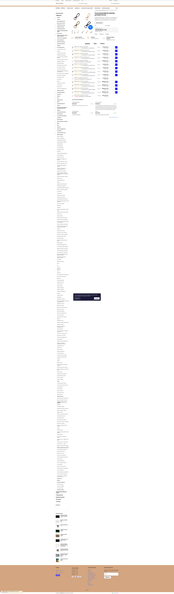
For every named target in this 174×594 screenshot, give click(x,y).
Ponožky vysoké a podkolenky (62, 219)
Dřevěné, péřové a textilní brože (63, 274)
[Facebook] (57, 575)
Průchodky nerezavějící (61, 75)
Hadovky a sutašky (60, 453)
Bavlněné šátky (60, 242)
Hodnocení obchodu (91, 576)
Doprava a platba (68, 0)
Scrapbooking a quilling (61, 115)
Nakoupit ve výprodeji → (4, 592)
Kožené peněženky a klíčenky (62, 199)
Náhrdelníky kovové (60, 303)
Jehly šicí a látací (60, 390)
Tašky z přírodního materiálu (62, 189)
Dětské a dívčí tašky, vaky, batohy (61, 159)
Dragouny (59, 272)
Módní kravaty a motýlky (61, 171)
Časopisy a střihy (60, 26)
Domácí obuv (59, 213)
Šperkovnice (59, 347)
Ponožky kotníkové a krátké (62, 217)
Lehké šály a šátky (60, 238)
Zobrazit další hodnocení (113, 117)
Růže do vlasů (59, 371)
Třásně (58, 428)
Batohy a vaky (59, 178)
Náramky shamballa (60, 311)
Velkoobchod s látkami (91, 577)
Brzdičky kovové (60, 434)
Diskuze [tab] (102, 43)
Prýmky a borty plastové (61, 455)
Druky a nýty (59, 33)
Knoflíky (58, 45)
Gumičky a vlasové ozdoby (62, 355)
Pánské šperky (59, 339)
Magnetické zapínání (61, 61)
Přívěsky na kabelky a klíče (62, 337)
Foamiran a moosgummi (62, 38)
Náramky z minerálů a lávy (61, 313)
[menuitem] (60, 8)
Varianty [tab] (87, 43)
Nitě (58, 98)
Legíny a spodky (60, 215)
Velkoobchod (59, 495)
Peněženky (59, 205)
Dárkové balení (60, 285)
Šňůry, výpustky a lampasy (62, 121)
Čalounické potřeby (61, 28)
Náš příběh (57, 0)
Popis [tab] (95, 43)
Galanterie (58, 15)
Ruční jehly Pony (60, 394)
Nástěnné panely (60, 497)
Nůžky (58, 101)
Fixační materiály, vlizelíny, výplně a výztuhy (62, 36)
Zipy (58, 125)
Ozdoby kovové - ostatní (61, 443)
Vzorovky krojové (60, 484)
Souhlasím (97, 298)
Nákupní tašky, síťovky (61, 195)
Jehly (58, 381)
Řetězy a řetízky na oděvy (61, 419)
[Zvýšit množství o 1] (114, 47)
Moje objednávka (90, 585)
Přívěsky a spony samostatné (62, 341)
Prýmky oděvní (59, 464)
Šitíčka (58, 480)
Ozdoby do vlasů (60, 295)
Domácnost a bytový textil (61, 492)
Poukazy (58, 501)
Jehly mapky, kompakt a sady (62, 385)
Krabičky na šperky (60, 287)
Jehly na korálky (60, 386)
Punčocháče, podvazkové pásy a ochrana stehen (63, 222)
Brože (58, 270)
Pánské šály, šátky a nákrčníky (62, 250)
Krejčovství (89, 583)
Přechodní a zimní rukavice (62, 232)
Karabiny (58, 51)
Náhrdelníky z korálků (61, 299)
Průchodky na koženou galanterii (63, 73)
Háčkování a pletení (61, 41)
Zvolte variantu (99, 22)
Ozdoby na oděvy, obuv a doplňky (62, 402)
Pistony (58, 81)
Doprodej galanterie (61, 21)
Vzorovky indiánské (60, 486)
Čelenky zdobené (60, 377)
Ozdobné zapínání (60, 63)
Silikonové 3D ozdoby (61, 423)
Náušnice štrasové (60, 324)
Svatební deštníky (60, 147)
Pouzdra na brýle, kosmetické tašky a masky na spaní (62, 226)
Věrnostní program (91, 578)
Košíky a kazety (60, 396)
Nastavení (77, 298)
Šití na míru (90, 581)
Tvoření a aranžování (61, 132)
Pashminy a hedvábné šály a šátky (62, 240)
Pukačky (58, 358)
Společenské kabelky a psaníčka (63, 187)
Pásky (58, 263)
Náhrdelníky (59, 297)
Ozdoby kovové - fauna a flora (62, 442)
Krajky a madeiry (60, 90)
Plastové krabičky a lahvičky (62, 400)
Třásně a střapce (60, 489)
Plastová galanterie (61, 103)
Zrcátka (58, 267)
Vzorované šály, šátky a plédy (62, 246)
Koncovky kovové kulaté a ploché (61, 437)
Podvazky (58, 207)
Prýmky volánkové (60, 470)
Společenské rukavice (61, 230)
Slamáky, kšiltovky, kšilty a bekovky (61, 166)
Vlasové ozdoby (60, 349)
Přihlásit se (107, 577)
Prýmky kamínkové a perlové (62, 457)
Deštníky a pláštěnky (61, 138)
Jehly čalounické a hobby (61, 383)
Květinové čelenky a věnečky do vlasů (63, 370)
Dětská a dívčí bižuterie (61, 291)
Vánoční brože (59, 284)
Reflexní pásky (60, 113)
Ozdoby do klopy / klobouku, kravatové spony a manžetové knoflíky (62, 173)
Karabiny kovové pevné (61, 54)
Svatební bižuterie (60, 345)
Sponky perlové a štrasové (62, 373)
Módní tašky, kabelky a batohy (62, 176)
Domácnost (59, 478)
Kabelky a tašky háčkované (62, 184)
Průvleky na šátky (60, 379)
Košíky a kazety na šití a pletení (62, 398)
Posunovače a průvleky (61, 69)
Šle (57, 265)
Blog (88, 582)
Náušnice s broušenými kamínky (63, 322)
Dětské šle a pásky (60, 261)
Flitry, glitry (59, 130)
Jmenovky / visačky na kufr (62, 333)
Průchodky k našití (60, 77)
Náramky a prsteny (60, 305)
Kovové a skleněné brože (61, 276)
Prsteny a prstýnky (60, 314)
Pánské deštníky (60, 145)
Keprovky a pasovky (61, 43)
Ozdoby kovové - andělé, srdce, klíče (62, 440)
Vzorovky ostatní (60, 487)
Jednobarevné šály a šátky (62, 244)
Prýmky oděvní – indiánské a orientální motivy (62, 476)
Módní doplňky (60, 134)
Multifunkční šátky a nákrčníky (62, 248)
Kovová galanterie (60, 47)
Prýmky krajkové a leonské (62, 449)
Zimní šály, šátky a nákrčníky (62, 252)
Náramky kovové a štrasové (62, 307)
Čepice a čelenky (60, 136)
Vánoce (58, 19)
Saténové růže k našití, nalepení (62, 445)
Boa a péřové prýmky (61, 451)
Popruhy (58, 110)
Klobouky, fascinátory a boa (62, 161)
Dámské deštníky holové (61, 140)
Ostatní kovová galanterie (61, 88)
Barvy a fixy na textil (61, 23)
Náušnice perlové (60, 320)
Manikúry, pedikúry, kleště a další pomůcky (63, 201)
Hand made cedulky (60, 406)
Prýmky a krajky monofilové (62, 473)
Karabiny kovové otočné (61, 53)
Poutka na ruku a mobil (61, 335)
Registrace (115, 0)
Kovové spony (59, 84)
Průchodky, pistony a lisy (61, 49)
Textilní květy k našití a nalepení (63, 421)
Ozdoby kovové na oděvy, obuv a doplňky (63, 432)
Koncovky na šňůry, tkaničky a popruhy (62, 57)
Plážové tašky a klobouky (61, 185)
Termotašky (59, 191)
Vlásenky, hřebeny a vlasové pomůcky (62, 365)
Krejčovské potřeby (61, 92)
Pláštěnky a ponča (60, 149)
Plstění (58, 105)
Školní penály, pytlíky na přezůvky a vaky (61, 257)
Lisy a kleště (59, 79)
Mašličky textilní (60, 412)
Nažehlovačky (60, 99)
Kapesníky (59, 151)
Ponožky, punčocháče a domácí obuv (63, 210)
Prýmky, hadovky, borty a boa (63, 447)
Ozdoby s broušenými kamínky (62, 414)
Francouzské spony (60, 353)
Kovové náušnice (60, 328)
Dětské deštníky (60, 143)
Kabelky (58, 182)
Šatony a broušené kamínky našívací (62, 426)
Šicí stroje (58, 499)
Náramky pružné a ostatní (61, 316)
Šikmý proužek (60, 119)
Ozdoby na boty (60, 430)
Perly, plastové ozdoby (61, 415)
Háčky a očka (59, 86)
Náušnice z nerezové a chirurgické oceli (61, 327)
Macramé (59, 94)
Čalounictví (90, 580)
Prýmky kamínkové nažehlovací (63, 472)
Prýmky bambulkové (60, 460)
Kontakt (62, 0)
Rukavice (58, 228)
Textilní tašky (59, 193)
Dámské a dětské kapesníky (62, 153)
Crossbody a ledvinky (61, 180)
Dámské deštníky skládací (61, 142)
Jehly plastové (59, 388)
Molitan (58, 96)
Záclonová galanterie (61, 128)
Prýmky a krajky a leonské (61, 462)
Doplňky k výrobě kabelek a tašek (62, 31)
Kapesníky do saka (60, 157)
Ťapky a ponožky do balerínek (62, 224)
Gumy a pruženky (60, 39)
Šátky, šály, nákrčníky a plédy (62, 234)
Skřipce (58, 360)
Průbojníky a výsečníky (61, 83)
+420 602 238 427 (61, 572)
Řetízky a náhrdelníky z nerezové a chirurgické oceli (63, 301)
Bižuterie (59, 269)
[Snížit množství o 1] (109, 47)
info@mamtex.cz (60, 570)
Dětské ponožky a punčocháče (62, 212)
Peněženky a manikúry (61, 197)
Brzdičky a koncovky (61, 25)
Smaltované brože (60, 282)
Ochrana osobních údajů (92, 575)
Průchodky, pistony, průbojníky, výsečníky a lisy (62, 71)
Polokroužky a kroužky (61, 67)
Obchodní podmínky (76, 0)
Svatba (58, 17)
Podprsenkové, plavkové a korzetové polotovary (62, 108)
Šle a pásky (59, 259)
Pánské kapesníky (60, 155)
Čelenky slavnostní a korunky (62, 367)
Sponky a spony (60, 362)
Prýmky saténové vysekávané (62, 468)
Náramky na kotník (60, 309)
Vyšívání (59, 127)
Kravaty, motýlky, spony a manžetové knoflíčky (61, 169)
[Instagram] (59, 575)
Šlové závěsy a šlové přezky (62, 65)
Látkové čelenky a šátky (61, 375)
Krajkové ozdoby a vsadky (61, 410)
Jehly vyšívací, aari (60, 392)
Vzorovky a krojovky (61, 482)
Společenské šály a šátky (61, 236)
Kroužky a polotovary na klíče (62, 59)
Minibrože (59, 278)
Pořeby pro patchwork (61, 112)
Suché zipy (59, 117)
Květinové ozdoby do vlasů (62, 357)
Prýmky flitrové (60, 458)
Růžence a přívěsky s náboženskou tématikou (61, 343)
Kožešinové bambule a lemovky (62, 408)
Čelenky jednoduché (60, 351)
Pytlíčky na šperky (60, 289)
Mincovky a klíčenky (60, 203)
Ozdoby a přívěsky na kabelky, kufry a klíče (62, 331)
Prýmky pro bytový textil (61, 466)
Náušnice (58, 318)
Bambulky (59, 404)
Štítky (58, 123)
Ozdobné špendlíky (60, 280)
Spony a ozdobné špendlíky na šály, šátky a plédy (62, 254)
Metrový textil (59, 13)
